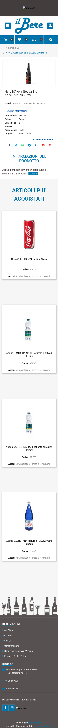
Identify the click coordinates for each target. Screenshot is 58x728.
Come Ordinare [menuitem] (11, 646)
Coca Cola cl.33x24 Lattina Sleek (29, 259)
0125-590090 (11, 680)
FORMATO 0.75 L (13, 48)
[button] (29, 73)
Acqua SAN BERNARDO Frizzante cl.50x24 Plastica (29, 448)
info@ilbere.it (12, 688)
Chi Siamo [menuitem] (9, 630)
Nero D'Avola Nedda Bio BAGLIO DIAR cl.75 (26, 52)
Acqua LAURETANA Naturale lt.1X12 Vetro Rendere (29, 542)
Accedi (8, 103)
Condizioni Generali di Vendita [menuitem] (18, 651)
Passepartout (35, 722)
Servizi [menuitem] (7, 640)
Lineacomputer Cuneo (43, 726)
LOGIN (33, 173)
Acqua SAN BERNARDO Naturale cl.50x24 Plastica (29, 355)
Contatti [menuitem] (8, 635)
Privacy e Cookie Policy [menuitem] (15, 656)
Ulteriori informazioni (17, 111)
